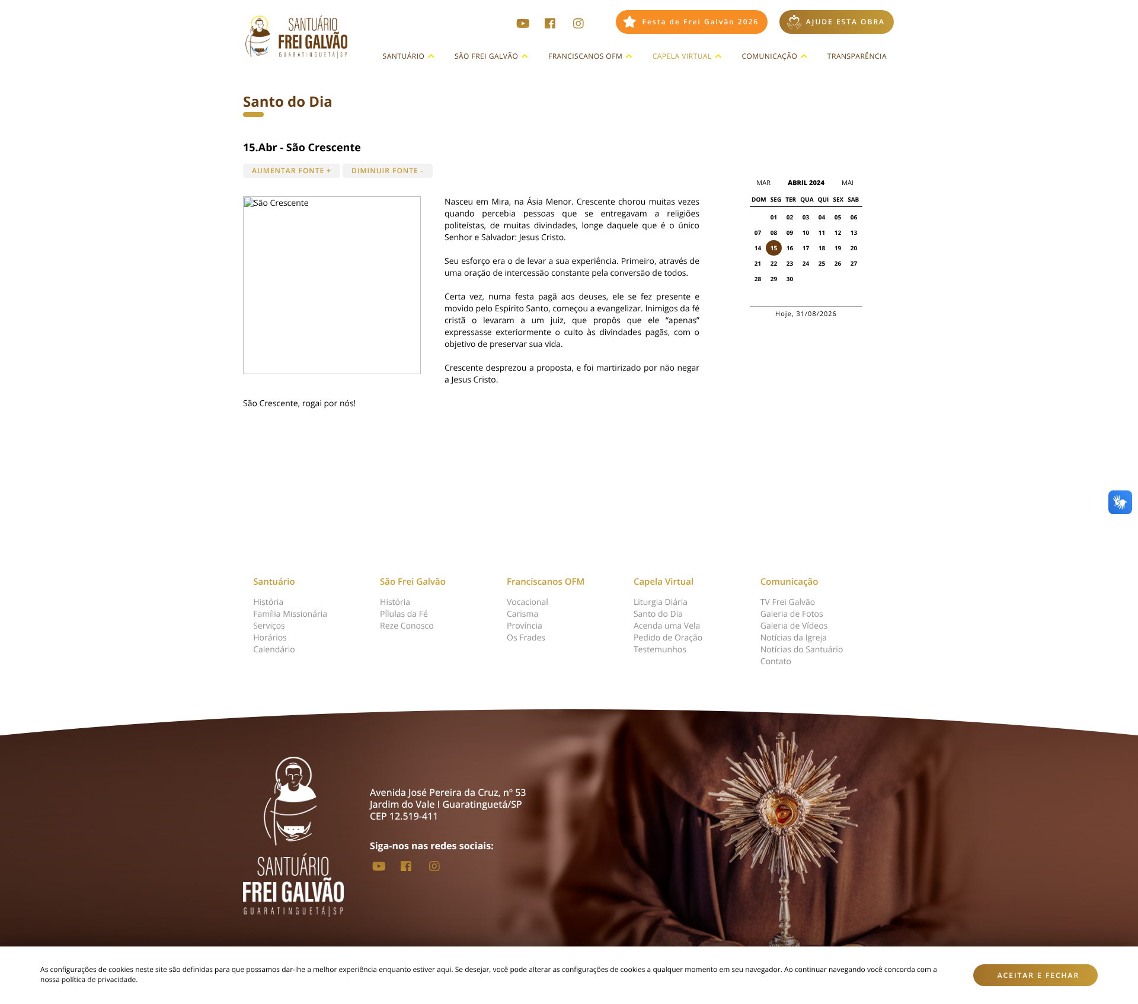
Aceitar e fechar (1039, 975)
